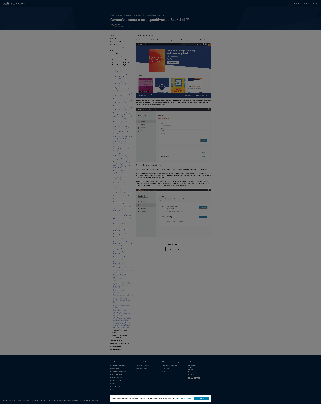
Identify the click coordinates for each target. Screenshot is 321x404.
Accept (201, 398)
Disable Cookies (186, 398)
